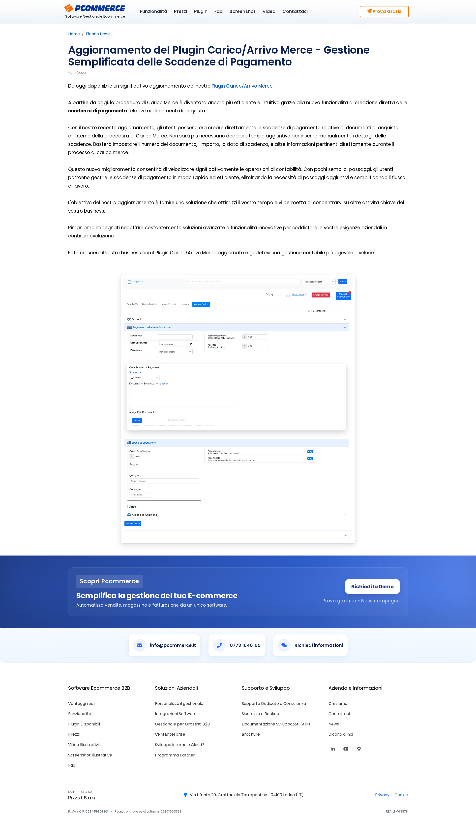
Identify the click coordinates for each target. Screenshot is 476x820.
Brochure (251, 734)
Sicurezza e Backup (260, 714)
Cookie (401, 795)
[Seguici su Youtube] (347, 749)
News (333, 724)
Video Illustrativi (83, 745)
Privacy (382, 795)
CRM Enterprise (170, 734)
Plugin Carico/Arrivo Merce (242, 86)
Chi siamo (337, 703)
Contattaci (295, 11)
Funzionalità (153, 11)
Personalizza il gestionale (179, 703)
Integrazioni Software (176, 714)
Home (74, 34)
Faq (218, 11)
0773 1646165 (245, 645)
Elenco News (98, 34)
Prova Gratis (386, 11)
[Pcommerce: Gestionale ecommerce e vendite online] (94, 7)
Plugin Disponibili (84, 724)
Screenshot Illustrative (90, 755)
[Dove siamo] (360, 749)
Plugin (201, 11)
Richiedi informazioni (319, 645)
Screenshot (243, 11)
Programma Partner (175, 755)
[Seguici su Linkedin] (333, 749)
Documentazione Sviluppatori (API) (276, 724)
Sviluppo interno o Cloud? (179, 745)
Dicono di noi (340, 734)
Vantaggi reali (81, 703)
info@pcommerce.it (173, 645)
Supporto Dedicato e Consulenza (274, 703)
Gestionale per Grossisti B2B (182, 724)
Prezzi (180, 11)
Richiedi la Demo (372, 586)
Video (269, 11)
